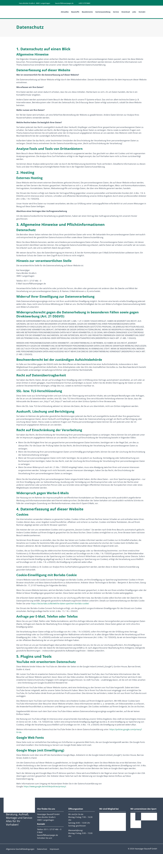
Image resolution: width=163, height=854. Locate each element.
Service (116, 12)
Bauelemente (87, 12)
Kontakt (142, 12)
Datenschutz (42, 849)
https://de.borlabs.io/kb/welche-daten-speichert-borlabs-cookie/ (60, 603)
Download (125, 12)
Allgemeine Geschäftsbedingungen (20, 849)
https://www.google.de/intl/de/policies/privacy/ (45, 786)
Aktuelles (65, 12)
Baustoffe (75, 12)
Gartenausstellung (102, 12)
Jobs (134, 12)
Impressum (54, 849)
